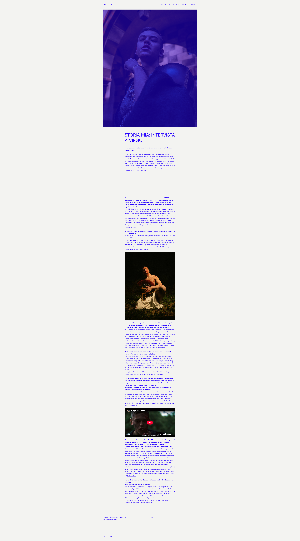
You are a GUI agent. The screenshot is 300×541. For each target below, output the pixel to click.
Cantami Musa (131, 476)
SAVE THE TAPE (108, 5)
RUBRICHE (185, 5)
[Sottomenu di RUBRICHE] (188, 4)
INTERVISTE (124, 517)
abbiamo (142, 168)
